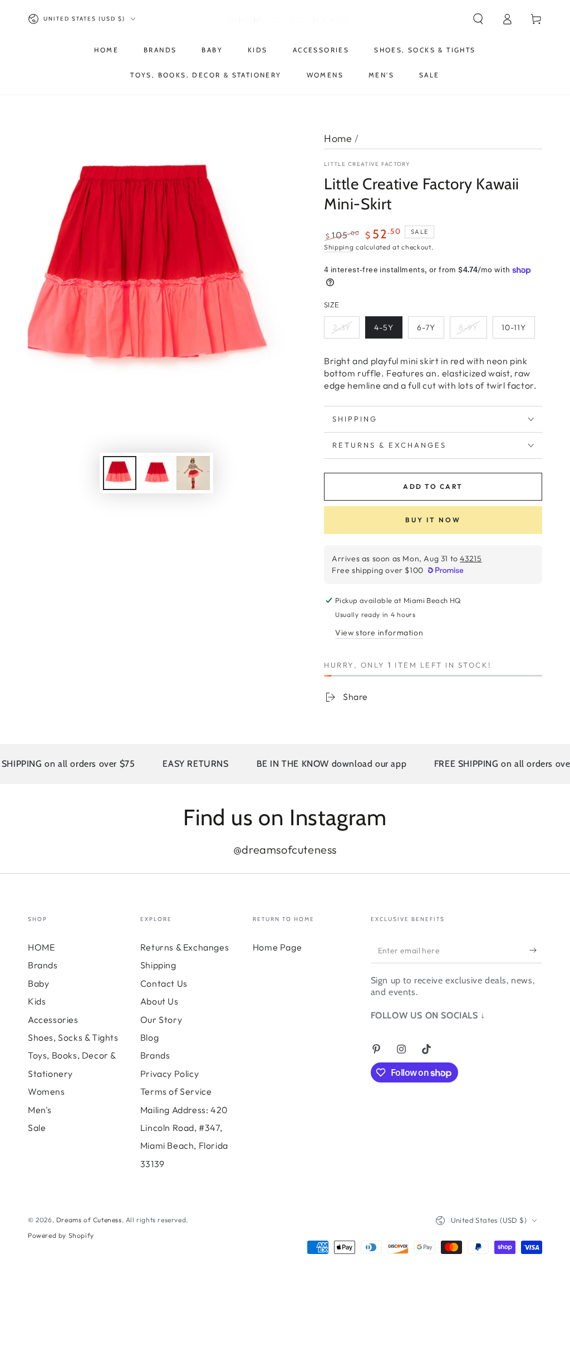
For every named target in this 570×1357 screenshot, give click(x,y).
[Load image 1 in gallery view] (119, 473)
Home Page (277, 947)
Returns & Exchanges (184, 947)
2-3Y (342, 327)
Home (338, 138)
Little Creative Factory (367, 164)
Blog (149, 1037)
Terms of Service (176, 1091)
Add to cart (433, 486)
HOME (41, 947)
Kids (37, 1001)
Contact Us (164, 983)
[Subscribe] (535, 950)
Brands (43, 965)
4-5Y (384, 327)
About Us (159, 1001)
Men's (40, 1109)
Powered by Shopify (61, 1235)
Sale (37, 1127)
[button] (478, 19)
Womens (46, 1091)
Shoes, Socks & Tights (73, 1037)
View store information (379, 633)
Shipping (339, 247)
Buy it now (433, 520)
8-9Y (468, 327)
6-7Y (426, 327)
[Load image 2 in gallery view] (156, 473)
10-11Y (514, 327)
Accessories (53, 1019)
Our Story (161, 1019)
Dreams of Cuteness (89, 1220)
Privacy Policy (169, 1073)
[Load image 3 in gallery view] (193, 473)
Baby (38, 983)
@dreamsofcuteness (285, 849)
